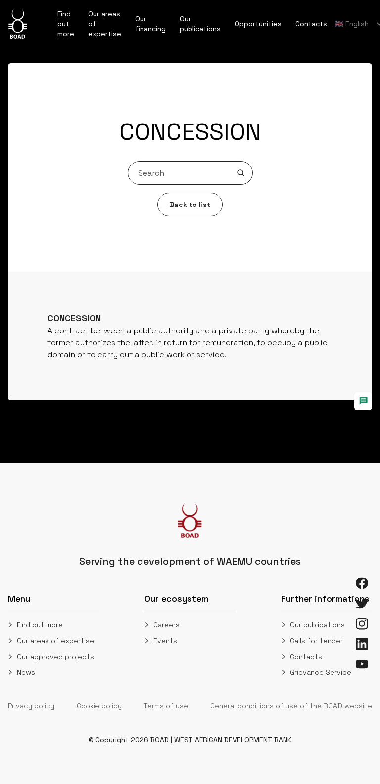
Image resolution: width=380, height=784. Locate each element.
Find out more (40, 624)
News (26, 672)
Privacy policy (31, 705)
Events (165, 640)
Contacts (306, 656)
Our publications (317, 624)
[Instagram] (362, 624)
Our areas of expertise (55, 640)
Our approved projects (55, 656)
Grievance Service (320, 672)
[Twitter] (362, 603)
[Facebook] (362, 583)
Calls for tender (316, 640)
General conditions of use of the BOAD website (291, 705)
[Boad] (18, 24)
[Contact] (363, 401)
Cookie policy (99, 705)
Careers (166, 624)
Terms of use (165, 705)
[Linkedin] (362, 644)
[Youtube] (362, 664)
